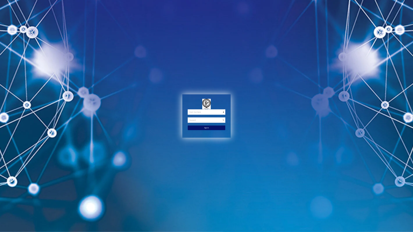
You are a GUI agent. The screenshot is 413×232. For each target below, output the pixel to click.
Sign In (206, 128)
